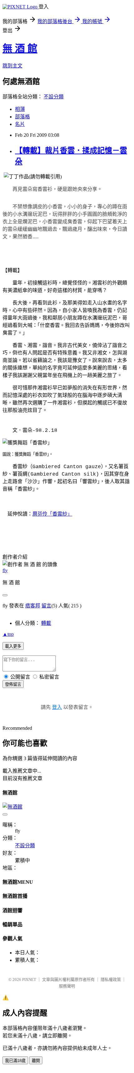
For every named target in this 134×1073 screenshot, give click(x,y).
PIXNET (29, 979)
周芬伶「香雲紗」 (52, 514)
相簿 (20, 109)
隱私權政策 (111, 979)
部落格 (22, 116)
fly (5, 570)
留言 (46, 605)
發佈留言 (13, 684)
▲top (8, 634)
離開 (36, 1060)
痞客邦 (32, 605)
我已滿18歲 (15, 1060)
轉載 (46, 623)
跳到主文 (12, 65)
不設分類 (54, 96)
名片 (20, 124)
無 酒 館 (19, 48)
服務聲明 (67, 986)
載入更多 (13, 646)
